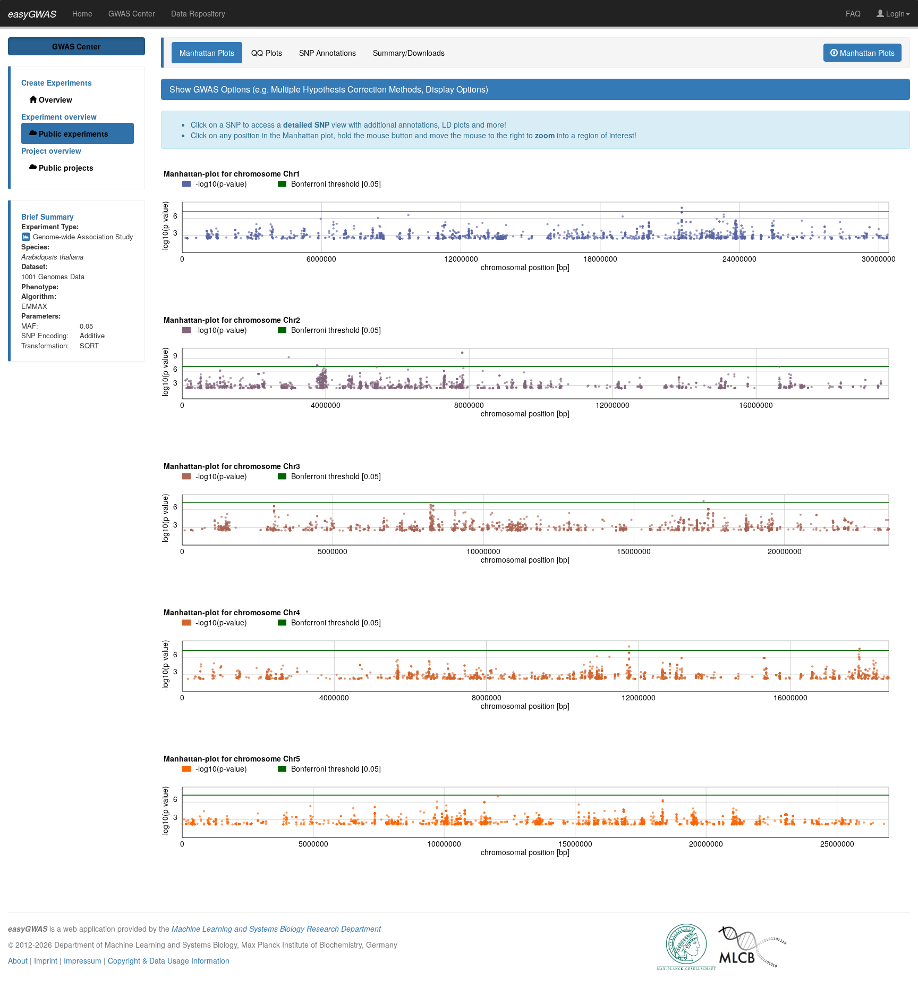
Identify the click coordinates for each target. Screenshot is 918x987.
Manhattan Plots (207, 52)
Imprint (45, 960)
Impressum (82, 960)
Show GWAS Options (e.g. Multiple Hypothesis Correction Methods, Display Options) (328, 89)
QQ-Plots (266, 52)
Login (894, 13)
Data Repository (198, 13)
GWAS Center (131, 13)
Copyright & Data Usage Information (169, 960)
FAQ (853, 13)
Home (82, 13)
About (18, 960)
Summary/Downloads (409, 52)
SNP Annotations (327, 52)
